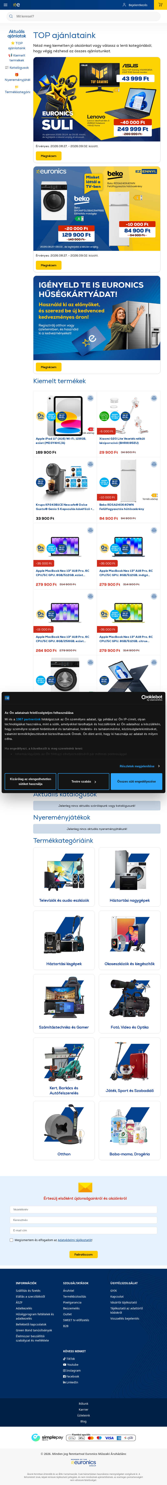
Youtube (72, 1365)
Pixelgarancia (72, 1302)
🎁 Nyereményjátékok (17, 77)
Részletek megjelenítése (137, 766)
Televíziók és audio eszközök (64, 900)
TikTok (70, 1359)
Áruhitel (68, 1291)
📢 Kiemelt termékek (16, 57)
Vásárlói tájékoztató (123, 1302)
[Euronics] (15, 5)
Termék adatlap (86, 433)
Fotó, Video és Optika (130, 1027)
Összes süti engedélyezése (136, 781)
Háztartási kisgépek (64, 964)
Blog (83, 1421)
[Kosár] (160, 5)
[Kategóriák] (5, 4)
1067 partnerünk (28, 719)
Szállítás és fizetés (28, 1291)
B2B (65, 1326)
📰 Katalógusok (17, 68)
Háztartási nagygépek (130, 900)
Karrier (83, 1409)
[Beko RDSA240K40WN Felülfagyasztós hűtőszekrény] (128, 481)
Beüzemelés (71, 1308)
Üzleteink (83, 1415)
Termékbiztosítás (74, 1296)
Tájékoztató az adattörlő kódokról (126, 1310)
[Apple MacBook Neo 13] (64, 613)
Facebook (72, 1376)
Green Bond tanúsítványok (34, 1330)
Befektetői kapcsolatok (31, 1324)
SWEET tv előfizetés (76, 1320)
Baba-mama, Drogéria (130, 1154)
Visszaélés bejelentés (124, 1318)
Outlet (67, 1314)
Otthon (64, 1154)
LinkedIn (72, 1382)
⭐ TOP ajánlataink (16, 45)
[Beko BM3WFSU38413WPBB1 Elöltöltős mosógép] (64, 679)
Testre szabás (81, 781)
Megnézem (48, 156)
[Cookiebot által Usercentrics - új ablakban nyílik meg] (144, 698)
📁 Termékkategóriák (17, 89)
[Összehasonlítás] (90, 398)
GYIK (113, 1291)
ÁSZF (19, 1302)
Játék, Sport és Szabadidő (130, 1090)
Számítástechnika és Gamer (64, 1027)
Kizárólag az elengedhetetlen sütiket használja (30, 781)
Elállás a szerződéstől (30, 1296)
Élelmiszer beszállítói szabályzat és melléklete (32, 1338)
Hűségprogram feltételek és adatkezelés (35, 1316)
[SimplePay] (83, 1437)
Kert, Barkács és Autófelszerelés (64, 1090)
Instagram (73, 1370)
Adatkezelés (24, 1308)
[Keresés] (155, 17)
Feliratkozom (84, 1254)
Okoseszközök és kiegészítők (130, 964)
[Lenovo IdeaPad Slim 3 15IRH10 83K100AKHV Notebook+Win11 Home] (128, 679)
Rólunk (83, 1404)
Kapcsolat (117, 1296)
